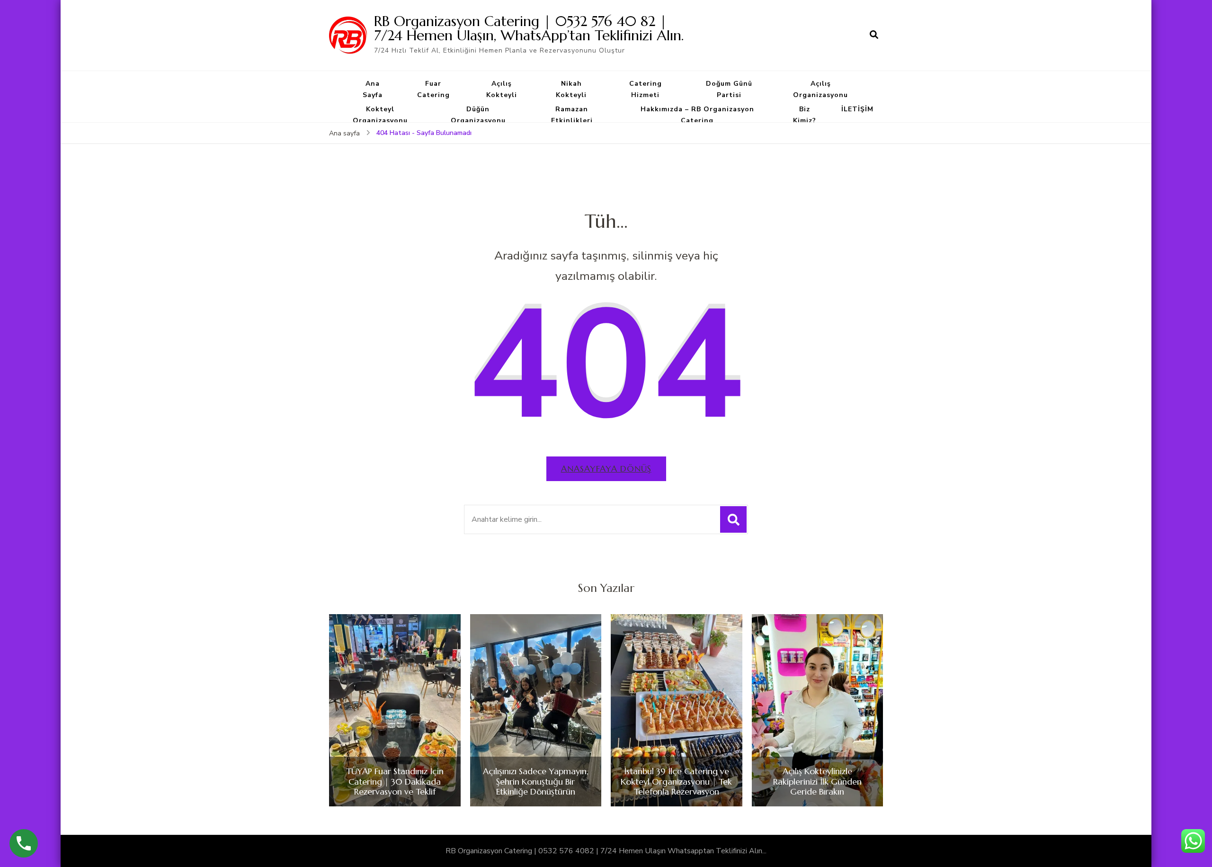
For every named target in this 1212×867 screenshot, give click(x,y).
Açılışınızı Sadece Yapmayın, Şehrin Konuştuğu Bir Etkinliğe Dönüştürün (535, 781)
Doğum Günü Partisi (729, 89)
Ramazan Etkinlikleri (572, 115)
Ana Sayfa (373, 89)
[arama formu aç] (874, 35)
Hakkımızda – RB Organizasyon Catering (697, 115)
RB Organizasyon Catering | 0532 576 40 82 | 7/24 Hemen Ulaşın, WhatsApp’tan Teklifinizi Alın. (529, 28)
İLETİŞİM (857, 109)
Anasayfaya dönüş (606, 468)
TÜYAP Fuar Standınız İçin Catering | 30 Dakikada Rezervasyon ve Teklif (395, 781)
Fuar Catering (433, 89)
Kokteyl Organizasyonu (380, 115)
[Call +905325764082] (23, 843)
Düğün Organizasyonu (478, 115)
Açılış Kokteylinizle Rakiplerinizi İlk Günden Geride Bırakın (817, 781)
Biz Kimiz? (804, 115)
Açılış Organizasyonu (820, 89)
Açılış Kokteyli (501, 89)
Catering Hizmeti (645, 89)
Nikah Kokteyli (571, 89)
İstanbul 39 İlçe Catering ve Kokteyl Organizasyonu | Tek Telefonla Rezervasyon (676, 781)
